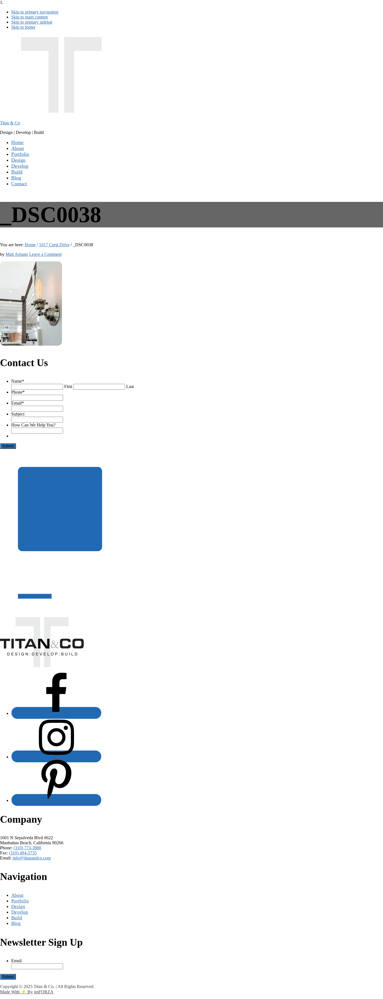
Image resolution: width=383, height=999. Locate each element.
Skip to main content (29, 17)
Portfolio (20, 901)
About (17, 895)
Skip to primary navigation (34, 12)
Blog (16, 923)
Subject (17, 414)
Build (16, 917)
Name (17, 381)
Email (17, 403)
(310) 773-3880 (27, 847)
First (68, 386)
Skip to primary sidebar (31, 22)
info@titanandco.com (32, 858)
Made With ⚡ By (16, 991)
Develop (19, 912)
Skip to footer (23, 27)
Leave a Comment (45, 254)
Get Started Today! (35, 596)
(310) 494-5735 (23, 852)
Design (18, 906)
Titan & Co (10, 122)
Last (130, 386)
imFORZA (44, 991)
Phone (18, 392)
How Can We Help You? (33, 425)
